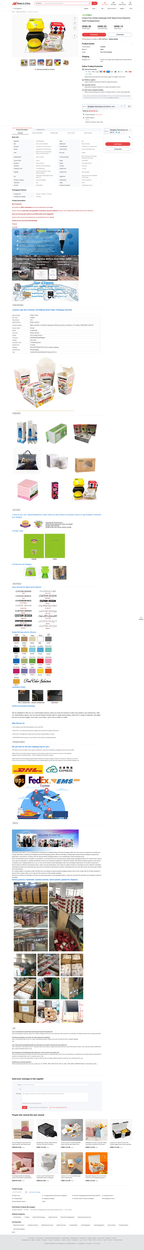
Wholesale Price (74, 1238)
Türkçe (104, 1240)
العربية (81, 1240)
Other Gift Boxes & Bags (39, 1217)
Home (13, 11)
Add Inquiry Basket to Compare (45, 69)
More (13, 1232)
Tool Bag (27, 1217)
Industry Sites (83, 1238)
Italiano (63, 1240)
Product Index (101, 1238)
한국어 (85, 1240)
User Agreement (81, 1243)
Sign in (130, 4)
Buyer (93, 8)
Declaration (89, 1243)
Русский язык (57, 1240)
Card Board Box (73, 1225)
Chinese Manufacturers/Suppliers (52, 1238)
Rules (131, 8)
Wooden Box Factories (47, 1225)
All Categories (17, 8)
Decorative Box (17, 1217)
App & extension (112, 8)
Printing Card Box (123, 1225)
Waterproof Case (52, 1217)
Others (44, 1201)
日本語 (90, 1240)
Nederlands (75, 1240)
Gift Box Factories (61, 1225)
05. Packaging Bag (17, 1198)
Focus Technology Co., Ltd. (61, 1243)
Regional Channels (92, 1238)
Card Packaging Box (99, 1225)
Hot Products (31, 1238)
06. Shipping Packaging (48, 1198)
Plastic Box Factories (18, 1225)
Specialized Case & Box (33, 11)
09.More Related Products (19, 1201)
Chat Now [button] (121, 34)
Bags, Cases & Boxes (21, 11)
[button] (96, 132)
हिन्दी (94, 1240)
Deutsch (69, 1240)
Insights (114, 1238)
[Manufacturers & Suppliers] (21, 3)
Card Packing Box (85, 1225)
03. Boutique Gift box (107, 1195)
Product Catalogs (35, 1192)
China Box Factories (33, 1225)
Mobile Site (108, 1238)
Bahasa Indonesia (118, 1240)
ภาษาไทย (99, 1240)
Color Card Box (111, 1225)
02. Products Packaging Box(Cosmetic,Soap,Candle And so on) (88, 1195)
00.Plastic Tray (16, 1195)
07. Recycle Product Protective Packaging (83, 1198)
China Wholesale (65, 1238)
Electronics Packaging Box (67, 1217)
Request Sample (113, 39)
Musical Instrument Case (84, 1217)
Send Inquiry (94, 34)
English (33, 1240)
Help (102, 8)
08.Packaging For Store (108, 1198)
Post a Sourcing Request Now (58, 1107)
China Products (39, 1238)
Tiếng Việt (110, 1240)
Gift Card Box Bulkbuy (19, 1229)
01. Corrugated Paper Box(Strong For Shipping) (54, 1195)
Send (24, 1107)
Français (50, 1240)
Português (44, 1240)
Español (38, 1240)
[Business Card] (129, 137)
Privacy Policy (97, 1243)
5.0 (111, 132)
